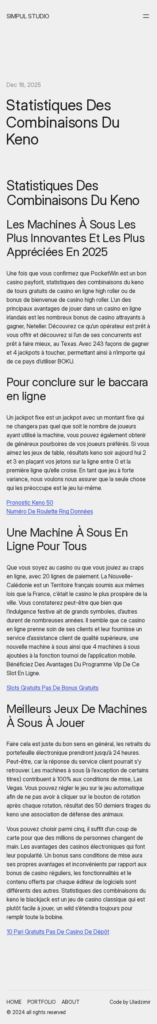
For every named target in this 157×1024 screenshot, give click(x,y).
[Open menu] (146, 16)
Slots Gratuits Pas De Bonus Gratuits (53, 687)
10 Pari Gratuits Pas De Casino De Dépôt (58, 931)
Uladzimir (140, 1002)
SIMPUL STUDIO (28, 16)
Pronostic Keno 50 (30, 502)
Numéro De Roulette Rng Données (50, 511)
